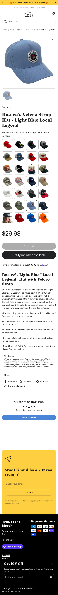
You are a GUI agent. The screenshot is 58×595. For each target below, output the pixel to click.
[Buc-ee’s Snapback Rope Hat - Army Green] (7, 205)
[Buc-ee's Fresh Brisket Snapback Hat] (31, 169)
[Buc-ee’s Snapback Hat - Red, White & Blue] (43, 193)
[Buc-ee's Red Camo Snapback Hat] (19, 217)
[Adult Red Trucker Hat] (31, 156)
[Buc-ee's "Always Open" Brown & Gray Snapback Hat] (7, 169)
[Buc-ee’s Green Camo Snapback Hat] (19, 205)
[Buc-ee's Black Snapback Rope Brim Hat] (7, 217)
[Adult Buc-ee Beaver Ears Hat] (7, 144)
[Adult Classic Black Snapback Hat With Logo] (31, 144)
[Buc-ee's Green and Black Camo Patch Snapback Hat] (43, 169)
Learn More (41, 7)
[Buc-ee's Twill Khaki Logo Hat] (43, 181)
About (5, 558)
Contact (6, 555)
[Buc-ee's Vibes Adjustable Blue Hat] (31, 217)
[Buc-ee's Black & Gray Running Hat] (19, 169)
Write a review (29, 417)
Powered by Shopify (11, 591)
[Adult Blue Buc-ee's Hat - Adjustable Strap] (43, 205)
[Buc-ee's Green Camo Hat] (7, 181)
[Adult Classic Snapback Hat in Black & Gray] (43, 144)
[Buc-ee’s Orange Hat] (43, 217)
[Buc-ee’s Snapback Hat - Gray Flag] (31, 193)
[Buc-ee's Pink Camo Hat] (19, 181)
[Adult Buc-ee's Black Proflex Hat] (19, 144)
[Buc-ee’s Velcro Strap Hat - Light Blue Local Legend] (31, 205)
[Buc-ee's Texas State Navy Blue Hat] (31, 181)
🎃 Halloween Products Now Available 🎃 (29, 3)
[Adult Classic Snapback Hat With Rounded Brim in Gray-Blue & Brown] (7, 156)
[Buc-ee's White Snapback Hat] (7, 193)
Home (4, 30)
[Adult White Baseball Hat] (43, 156)
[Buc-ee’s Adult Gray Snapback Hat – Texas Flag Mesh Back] (19, 193)
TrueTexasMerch (26, 588)
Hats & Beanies (16, 30)
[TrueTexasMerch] (28, 13)
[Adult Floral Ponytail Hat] (19, 156)
